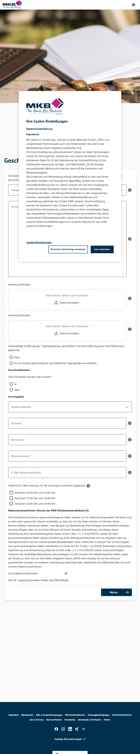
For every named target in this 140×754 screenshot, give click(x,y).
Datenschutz (27, 714)
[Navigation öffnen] (133, 5)
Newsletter (70, 719)
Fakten (107, 719)
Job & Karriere (37, 719)
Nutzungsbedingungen (98, 714)
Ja (15, 384)
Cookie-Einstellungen (39, 242)
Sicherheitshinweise (122, 714)
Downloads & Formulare (89, 719)
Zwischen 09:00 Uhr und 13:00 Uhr (34, 492)
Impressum (13, 714)
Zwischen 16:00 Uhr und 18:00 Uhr (34, 503)
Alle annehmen (102, 249)
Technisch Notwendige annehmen (68, 249)
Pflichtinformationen (75, 714)
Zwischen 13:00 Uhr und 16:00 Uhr (34, 498)
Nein (17, 357)
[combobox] (70, 408)
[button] (130, 191)
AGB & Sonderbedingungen (49, 714)
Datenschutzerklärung (39, 128)
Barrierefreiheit (54, 719)
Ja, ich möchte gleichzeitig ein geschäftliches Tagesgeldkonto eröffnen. (55, 363)
